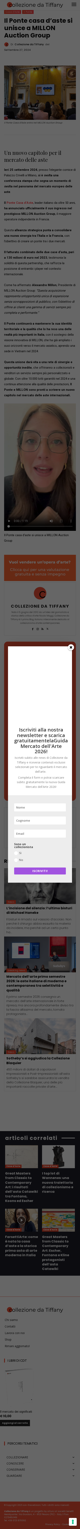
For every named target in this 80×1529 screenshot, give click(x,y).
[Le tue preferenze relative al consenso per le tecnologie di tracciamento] (73, 1522)
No (21, 860)
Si (20, 853)
